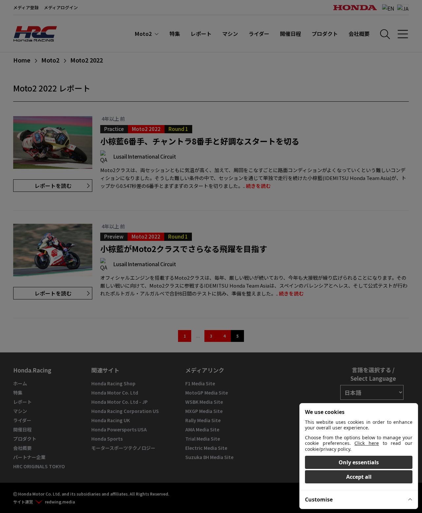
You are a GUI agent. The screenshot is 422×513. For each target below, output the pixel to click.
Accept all (359, 476)
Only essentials (359, 462)
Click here (366, 443)
